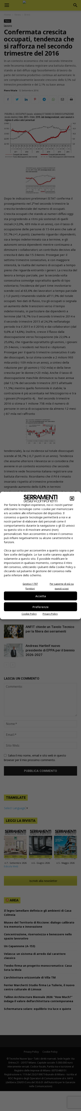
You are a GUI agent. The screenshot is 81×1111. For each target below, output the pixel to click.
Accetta (40, 596)
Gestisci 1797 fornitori (30, 586)
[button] (72, 498)
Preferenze (40, 607)
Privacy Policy (50, 614)
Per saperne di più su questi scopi (62, 586)
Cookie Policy (29, 614)
